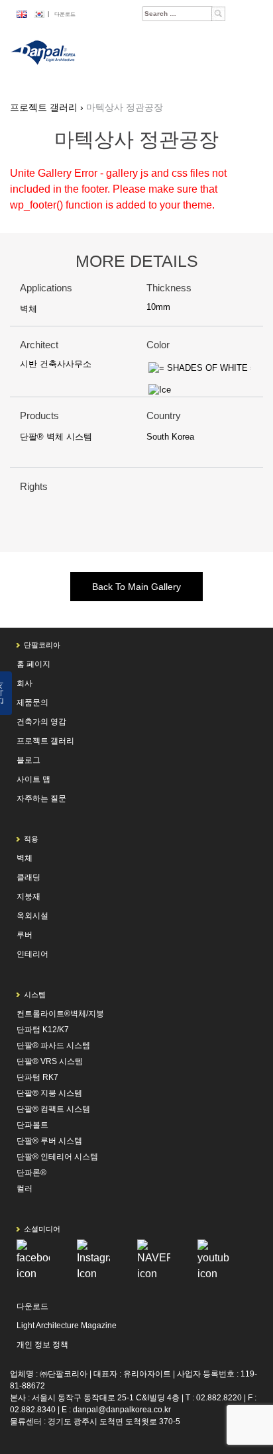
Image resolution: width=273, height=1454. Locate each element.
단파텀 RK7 (37, 1077)
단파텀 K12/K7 (43, 1029)
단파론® (31, 1172)
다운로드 (65, 14)
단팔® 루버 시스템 (49, 1140)
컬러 (24, 1188)
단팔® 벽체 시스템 (56, 437)
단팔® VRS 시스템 (50, 1061)
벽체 (28, 309)
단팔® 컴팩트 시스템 (53, 1109)
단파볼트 (32, 1125)
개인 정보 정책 (42, 1344)
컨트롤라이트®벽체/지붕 (60, 1013)
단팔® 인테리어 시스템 (57, 1156)
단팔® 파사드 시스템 (53, 1045)
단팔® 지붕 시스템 (49, 1093)
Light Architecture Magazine (67, 1325)
